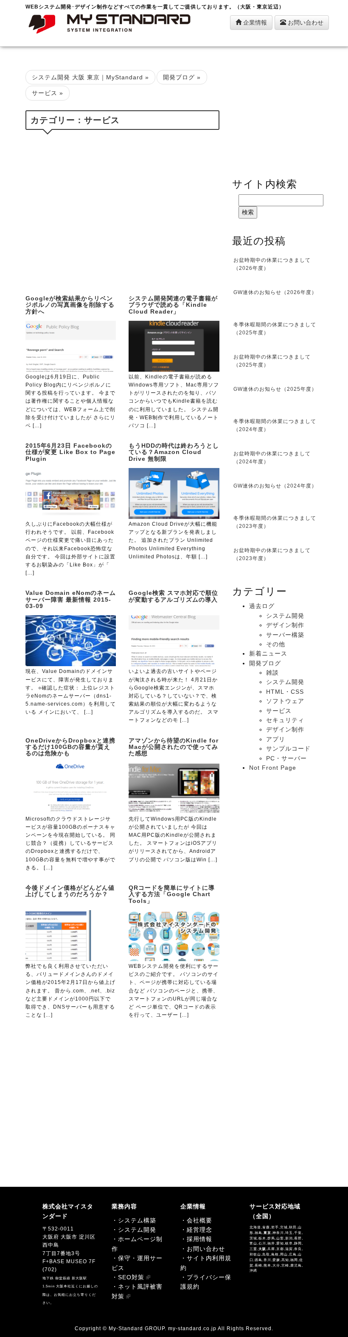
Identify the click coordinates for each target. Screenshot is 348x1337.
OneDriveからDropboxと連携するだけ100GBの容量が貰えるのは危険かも (70, 747)
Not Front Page (272, 767)
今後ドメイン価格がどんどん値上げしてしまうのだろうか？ (70, 890)
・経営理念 (196, 1229)
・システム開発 (134, 1229)
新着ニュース (268, 653)
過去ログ (262, 606)
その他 (275, 644)
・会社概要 (196, 1220)
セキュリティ (285, 720)
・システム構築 (134, 1220)
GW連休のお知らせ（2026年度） (275, 292)
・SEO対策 (128, 1277)
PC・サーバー (286, 758)
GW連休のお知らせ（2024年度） (275, 486)
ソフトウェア (285, 701)
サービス (279, 710)
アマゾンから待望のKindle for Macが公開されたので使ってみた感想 (174, 747)
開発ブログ (265, 663)
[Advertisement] (122, 210)
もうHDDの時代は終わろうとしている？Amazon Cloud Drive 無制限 (174, 452)
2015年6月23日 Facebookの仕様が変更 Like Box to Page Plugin (70, 452)
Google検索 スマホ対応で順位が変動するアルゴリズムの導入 (173, 596)
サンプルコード (288, 748)
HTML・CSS (285, 691)
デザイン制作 (285, 625)
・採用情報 (196, 1239)
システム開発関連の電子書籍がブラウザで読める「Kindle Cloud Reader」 (173, 305)
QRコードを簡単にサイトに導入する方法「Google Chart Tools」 (172, 894)
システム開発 (285, 615)
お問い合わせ (304, 22)
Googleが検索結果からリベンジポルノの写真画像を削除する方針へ (70, 305)
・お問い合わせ (202, 1248)
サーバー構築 (285, 634)
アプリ (275, 739)
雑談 (272, 672)
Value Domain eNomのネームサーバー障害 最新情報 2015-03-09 (70, 599)
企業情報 (254, 22)
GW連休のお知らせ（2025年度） (275, 389)
